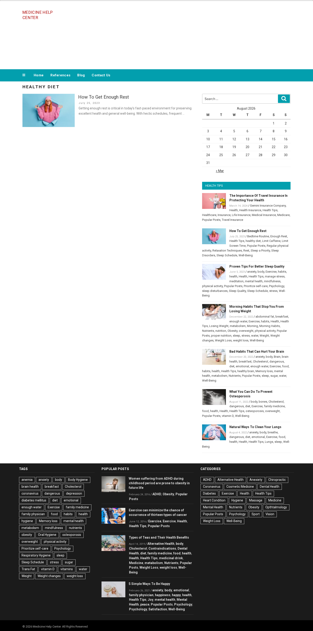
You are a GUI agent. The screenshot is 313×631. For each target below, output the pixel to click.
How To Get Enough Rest (103, 97)
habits (282, 271)
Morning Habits (269, 326)
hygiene (27, 521)
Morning (252, 326)
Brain (277, 356)
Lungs (269, 441)
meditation (236, 281)
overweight (246, 330)
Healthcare (209, 215)
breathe (273, 432)
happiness (162, 595)
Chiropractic (277, 480)
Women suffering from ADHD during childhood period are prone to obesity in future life (159, 483)
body (261, 271)
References (60, 75)
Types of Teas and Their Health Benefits (159, 537)
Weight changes (49, 576)
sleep (236, 335)
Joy (150, 599)
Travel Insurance (232, 219)
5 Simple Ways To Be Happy (149, 584)
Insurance (224, 215)
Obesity (232, 330)
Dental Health (269, 486)
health (233, 276)
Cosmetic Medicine (240, 486)
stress (273, 291)
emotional (242, 366)
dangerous (276, 361)
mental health (254, 281)
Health (233, 210)
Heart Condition (214, 500)
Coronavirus (211, 486)
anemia (27, 480)
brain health (30, 486)
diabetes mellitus (34, 500)
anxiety (251, 271)
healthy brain (245, 371)
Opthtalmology (276, 507)
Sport (256, 514)
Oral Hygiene (47, 535)
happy (176, 595)
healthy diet (253, 241)
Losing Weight (218, 326)
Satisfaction (157, 609)
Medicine (136, 563)
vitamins (66, 569)
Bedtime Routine (258, 236)
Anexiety (256, 480)
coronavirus (30, 493)
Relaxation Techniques (227, 250)
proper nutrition (221, 335)
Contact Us (101, 75)
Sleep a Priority (260, 250)
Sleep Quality (237, 291)
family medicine (274, 406)
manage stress (275, 276)
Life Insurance (241, 215)
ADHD (156, 494)
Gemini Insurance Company (268, 205)
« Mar (220, 171)
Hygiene (237, 500)
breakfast (281, 316)
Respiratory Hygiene (36, 555)
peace (144, 604)
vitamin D (228, 416)
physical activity (212, 286)
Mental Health (213, 507)
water (254, 335)
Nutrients (208, 330)
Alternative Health (160, 543)
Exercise (271, 271)
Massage (255, 500)
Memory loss (264, 371)
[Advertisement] (203, 34)
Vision (270, 514)
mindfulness (272, 281)
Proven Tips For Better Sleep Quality (256, 266)
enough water (238, 321)
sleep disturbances (215, 291)
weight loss (240, 340)
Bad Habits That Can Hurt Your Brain (256, 351)
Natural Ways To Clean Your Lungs (255, 427)
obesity (27, 535)
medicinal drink (171, 558)
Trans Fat (28, 569)
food (285, 366)
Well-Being (246, 255)
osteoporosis (255, 411)
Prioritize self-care (256, 286)
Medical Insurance (264, 215)
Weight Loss (223, 340)
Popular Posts (211, 219)
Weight (264, 335)
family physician (33, 514)
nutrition (220, 330)
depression (74, 493)
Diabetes (209, 493)
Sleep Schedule (227, 255)
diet (231, 366)
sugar (274, 375)
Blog (81, 75)
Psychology (276, 286)
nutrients (75, 528)
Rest (246, 250)
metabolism (238, 326)
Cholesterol (260, 361)
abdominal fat (264, 316)
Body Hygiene (78, 480)
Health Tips (270, 210)
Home (39, 75)
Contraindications (162, 548)
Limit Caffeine (271, 241)
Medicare (283, 215)
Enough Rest (278, 236)
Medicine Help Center (37, 15)
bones (263, 401)
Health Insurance (250, 210)
